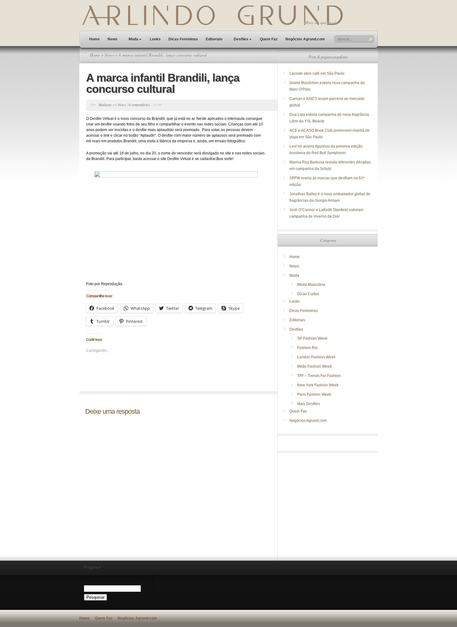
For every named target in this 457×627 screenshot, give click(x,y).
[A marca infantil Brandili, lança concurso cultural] (175, 224)
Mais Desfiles (308, 404)
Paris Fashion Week (314, 394)
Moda (135, 39)
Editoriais (214, 39)
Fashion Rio (307, 348)
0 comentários (139, 104)
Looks (155, 39)
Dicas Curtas (308, 294)
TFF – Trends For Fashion (319, 376)
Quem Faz (269, 39)
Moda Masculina (311, 284)
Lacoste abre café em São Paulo (316, 73)
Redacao (105, 104)
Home (94, 39)
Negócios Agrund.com (305, 39)
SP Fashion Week (312, 338)
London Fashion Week (316, 357)
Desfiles (243, 39)
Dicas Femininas (183, 39)
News (113, 39)
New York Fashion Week (318, 385)
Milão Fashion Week (314, 366)
